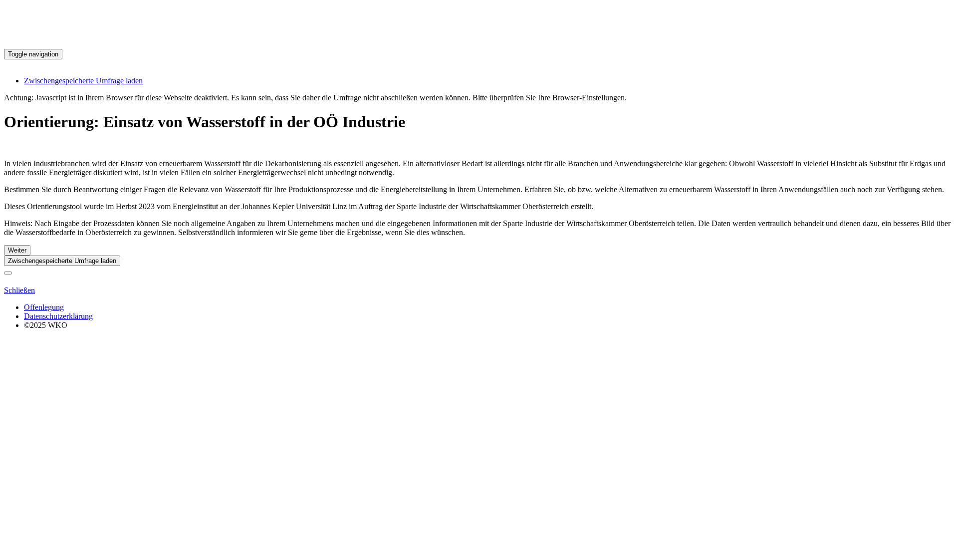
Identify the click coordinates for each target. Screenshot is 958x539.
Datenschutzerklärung (58, 316)
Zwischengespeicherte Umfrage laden (83, 80)
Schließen (19, 290)
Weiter (17, 250)
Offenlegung (44, 307)
